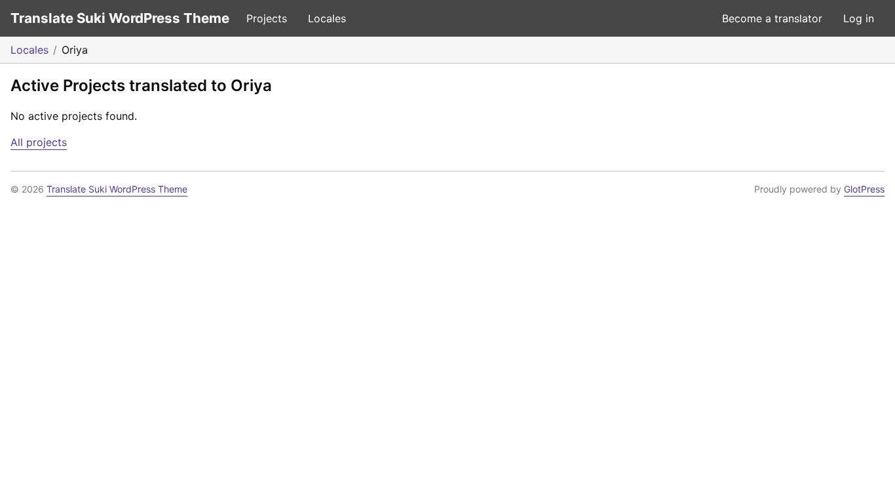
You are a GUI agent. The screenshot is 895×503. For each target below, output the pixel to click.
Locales (327, 18)
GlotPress (864, 189)
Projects (266, 18)
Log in (858, 18)
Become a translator (772, 18)
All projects (38, 142)
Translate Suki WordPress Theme (119, 18)
